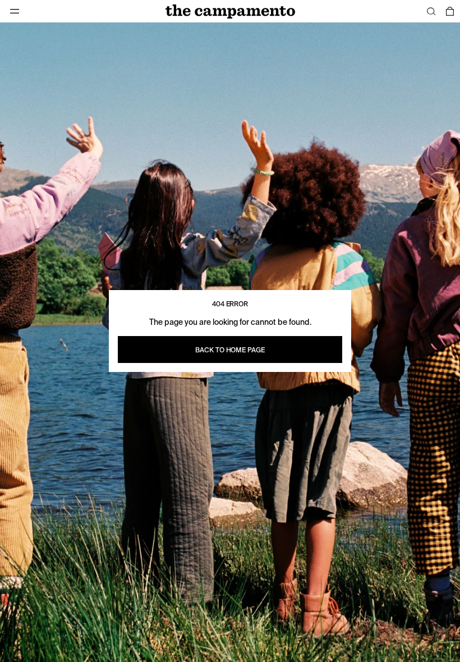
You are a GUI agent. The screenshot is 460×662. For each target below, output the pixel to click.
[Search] (431, 11)
